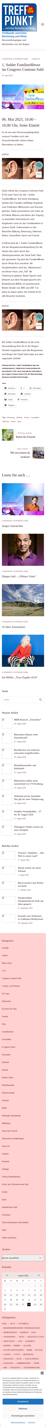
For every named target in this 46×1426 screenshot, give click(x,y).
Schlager (5, 1169)
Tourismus (6, 1215)
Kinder (7, 1346)
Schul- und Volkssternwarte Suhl (15, 1184)
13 (23, 1295)
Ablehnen (23, 1408)
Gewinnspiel (10, 1337)
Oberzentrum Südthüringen (13, 1138)
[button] (42, 1373)
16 (41, 1295)
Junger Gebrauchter (12, 526)
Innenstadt (6, 1054)
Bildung (19, 417)
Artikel (5, 955)
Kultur (13, 421)
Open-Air (6, 1146)
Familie (36, 59)
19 (17, 1300)
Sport (19, 421)
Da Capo (5, 993)
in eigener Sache (8, 1047)
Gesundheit (35, 417)
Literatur (5, 1100)
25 (11, 1304)
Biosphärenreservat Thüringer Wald (22, 1328)
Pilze (19, 1359)
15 (35, 1295)
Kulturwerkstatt (8, 1093)
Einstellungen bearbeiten (23, 1415)
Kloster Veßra (7, 1077)
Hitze (21, 1337)
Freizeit (26, 417)
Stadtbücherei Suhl (9, 1207)
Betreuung (11, 417)
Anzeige (5, 948)
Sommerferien (24, 1363)
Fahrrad (24, 1332)
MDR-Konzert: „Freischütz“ (27, 719)
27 (23, 1304)
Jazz (20, 1341)
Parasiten (8, 1359)
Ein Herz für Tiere (9, 1009)
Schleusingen (32, 1359)
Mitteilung (6, 1123)
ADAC (4, 1324)
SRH (5, 1368)
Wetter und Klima (9, 1238)
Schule (4, 1192)
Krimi (29, 1350)
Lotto (17, 1354)
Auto (12, 1324)
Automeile (23, 1324)
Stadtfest (15, 1368)
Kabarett (5, 1062)
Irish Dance (9, 1341)
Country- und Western (11, 986)
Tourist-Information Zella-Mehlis (15, 1222)
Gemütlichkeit (7, 1032)
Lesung (7, 1354)
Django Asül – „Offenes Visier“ (19, 576)
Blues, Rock (7, 963)
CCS (4, 971)
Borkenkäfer (10, 1332)
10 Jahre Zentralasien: (14, 627)
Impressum (31, 1422)
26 (17, 1304)
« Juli (7, 1275)
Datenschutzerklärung (18, 1422)
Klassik (5, 1070)
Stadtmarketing (32, 1368)
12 (17, 1295)
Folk (4, 1024)
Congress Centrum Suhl (15, 59)
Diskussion (6, 1001)
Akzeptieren (23, 1401)
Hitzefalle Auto (36, 1337)
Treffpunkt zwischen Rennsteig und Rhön (14, 35)
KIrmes (17, 1346)
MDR (4, 1108)
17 (5, 1300)
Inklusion (6, 421)
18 (11, 1300)
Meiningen (28, 1354)
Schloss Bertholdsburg (11, 1177)
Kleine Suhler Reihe (14, 1350)
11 (11, 1295)
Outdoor (5, 1154)
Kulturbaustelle (8, 1085)
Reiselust (5, 1161)
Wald (4, 1230)
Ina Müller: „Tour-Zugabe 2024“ (20, 677)
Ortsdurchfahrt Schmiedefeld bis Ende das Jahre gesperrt (31, 901)
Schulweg (8, 1363)
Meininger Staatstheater (11, 1116)
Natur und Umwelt (9, 1131)
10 (5, 1295)
